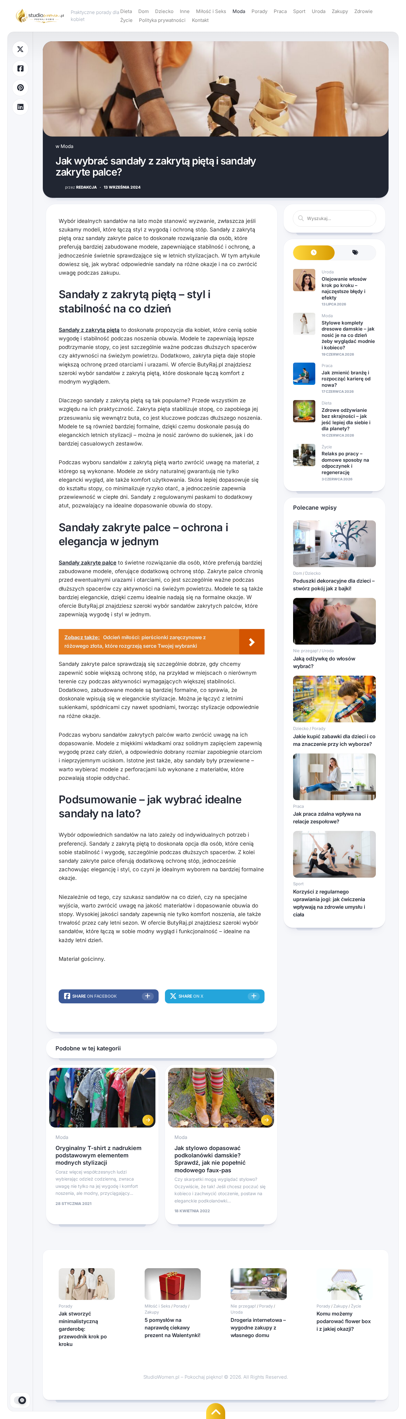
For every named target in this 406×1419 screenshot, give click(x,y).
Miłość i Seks (211, 11)
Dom (143, 11)
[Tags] (355, 252)
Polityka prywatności (162, 20)
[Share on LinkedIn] (20, 107)
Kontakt (200, 20)
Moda (238, 11)
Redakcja (81, 187)
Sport (299, 11)
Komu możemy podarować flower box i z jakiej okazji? (344, 1321)
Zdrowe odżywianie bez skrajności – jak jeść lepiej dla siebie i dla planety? (346, 419)
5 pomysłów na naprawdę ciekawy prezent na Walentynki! (172, 1327)
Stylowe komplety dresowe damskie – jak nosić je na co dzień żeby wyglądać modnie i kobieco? (348, 335)
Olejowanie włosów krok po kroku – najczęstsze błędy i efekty (344, 288)
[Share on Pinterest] (20, 88)
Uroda (318, 11)
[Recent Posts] (314, 252)
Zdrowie (363, 11)
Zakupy (340, 11)
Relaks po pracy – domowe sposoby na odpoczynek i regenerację (345, 463)
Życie (126, 20)
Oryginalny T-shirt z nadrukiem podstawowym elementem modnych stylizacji (98, 1155)
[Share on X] (20, 49)
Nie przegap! (305, 650)
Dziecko (164, 11)
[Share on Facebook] (20, 69)
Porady (259, 11)
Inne (185, 11)
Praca (280, 11)
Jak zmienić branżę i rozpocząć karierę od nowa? (346, 379)
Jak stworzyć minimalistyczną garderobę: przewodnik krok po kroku (83, 1328)
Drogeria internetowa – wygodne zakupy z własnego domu (258, 1327)
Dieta (126, 11)
